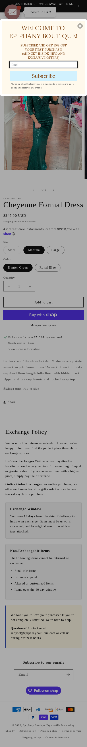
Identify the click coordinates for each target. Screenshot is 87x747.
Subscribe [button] (43, 76)
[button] (80, 26)
